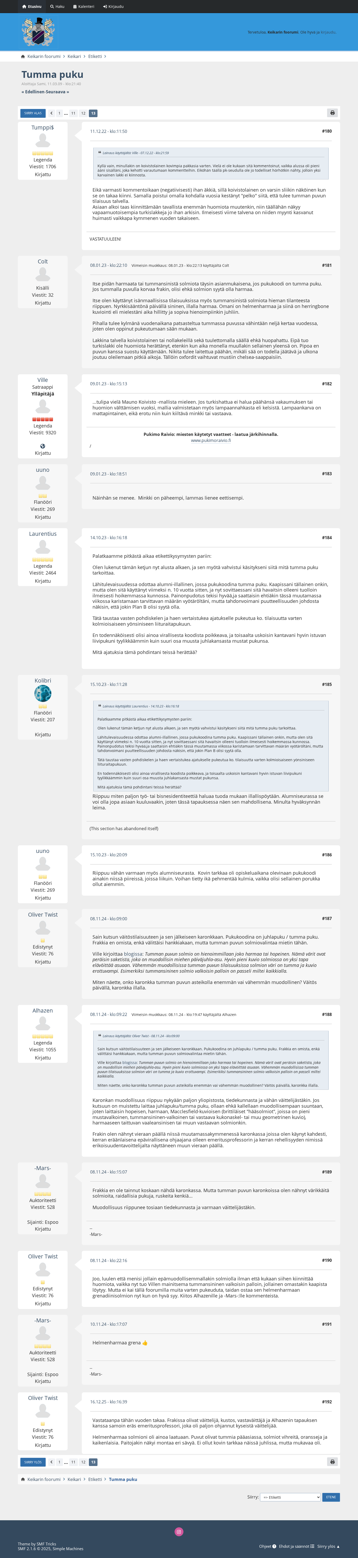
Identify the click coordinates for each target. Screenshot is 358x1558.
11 (73, 113)
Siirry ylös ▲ (328, 1546)
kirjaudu (328, 32)
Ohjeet (265, 1546)
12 (83, 113)
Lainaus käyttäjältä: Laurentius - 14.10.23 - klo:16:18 (141, 706)
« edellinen (33, 91)
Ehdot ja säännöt (294, 1546)
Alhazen (42, 1010)
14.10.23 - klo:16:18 (108, 537)
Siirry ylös (33, 1462)
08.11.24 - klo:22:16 (108, 1260)
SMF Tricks (46, 1543)
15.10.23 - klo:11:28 (108, 684)
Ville (42, 379)
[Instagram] (179, 1531)
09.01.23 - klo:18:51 (108, 474)
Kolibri (43, 680)
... (66, 113)
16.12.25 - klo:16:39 (108, 1402)
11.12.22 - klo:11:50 (108, 131)
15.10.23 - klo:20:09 (108, 855)
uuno (43, 469)
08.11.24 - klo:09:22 (108, 1014)
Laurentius (43, 533)
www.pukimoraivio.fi (211, 440)
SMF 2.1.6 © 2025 (34, 1548)
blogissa (133, 954)
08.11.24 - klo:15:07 (108, 1172)
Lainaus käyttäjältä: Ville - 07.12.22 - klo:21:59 (136, 152)
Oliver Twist (43, 914)
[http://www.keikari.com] (42, 446)
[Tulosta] (332, 113)
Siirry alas (33, 113)
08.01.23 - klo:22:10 (108, 265)
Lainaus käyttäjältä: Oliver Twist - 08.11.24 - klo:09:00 (141, 1036)
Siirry (252, 1497)
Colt (43, 261)
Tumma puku (52, 74)
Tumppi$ (42, 127)
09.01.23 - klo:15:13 (108, 384)
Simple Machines (68, 1548)
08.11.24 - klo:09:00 (108, 919)
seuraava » (57, 91)
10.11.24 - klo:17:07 (108, 1324)
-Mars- (42, 1168)
